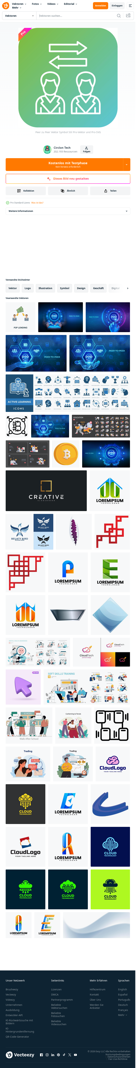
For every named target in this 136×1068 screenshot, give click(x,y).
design (81, 288)
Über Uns (95, 999)
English (119, 989)
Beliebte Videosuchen (58, 1022)
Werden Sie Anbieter (96, 1006)
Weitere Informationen (21, 211)
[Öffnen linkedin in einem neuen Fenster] (52, 1056)
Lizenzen (56, 989)
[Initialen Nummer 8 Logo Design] (68, 847)
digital (116, 288)
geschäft (98, 288)
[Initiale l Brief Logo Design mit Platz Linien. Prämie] (46, 490)
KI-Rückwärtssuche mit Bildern (19, 1022)
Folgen (86, 151)
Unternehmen (14, 1005)
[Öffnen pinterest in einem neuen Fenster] (58, 1056)
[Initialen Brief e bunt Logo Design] (68, 804)
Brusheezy (12, 989)
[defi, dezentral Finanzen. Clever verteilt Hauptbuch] (28, 764)
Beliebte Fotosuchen (58, 1014)
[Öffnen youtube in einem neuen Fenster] (75, 1056)
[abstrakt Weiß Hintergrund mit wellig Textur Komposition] (96, 925)
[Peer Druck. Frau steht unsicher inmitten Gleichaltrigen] (73, 725)
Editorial (69, 4)
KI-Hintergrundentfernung (20, 1030)
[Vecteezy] (5, 5)
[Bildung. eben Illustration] (101, 426)
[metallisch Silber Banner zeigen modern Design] (68, 615)
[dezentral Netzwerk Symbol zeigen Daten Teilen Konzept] (112, 725)
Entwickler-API (14, 1015)
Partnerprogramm (62, 999)
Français (120, 1010)
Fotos (35, 4)
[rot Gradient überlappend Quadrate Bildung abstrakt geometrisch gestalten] (112, 532)
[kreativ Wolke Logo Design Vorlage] (113, 764)
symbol (64, 288)
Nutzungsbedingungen (115, 1057)
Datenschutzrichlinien (116, 1060)
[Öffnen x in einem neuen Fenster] (69, 1056)
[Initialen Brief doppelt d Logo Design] (110, 490)
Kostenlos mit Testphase (68, 164)
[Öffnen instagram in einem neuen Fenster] (47, 1056)
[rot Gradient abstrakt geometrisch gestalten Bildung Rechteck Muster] (25, 572)
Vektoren (17, 4)
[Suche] (119, 16)
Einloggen (117, 5)
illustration (45, 288)
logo (28, 288)
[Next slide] (122, 288)
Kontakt (94, 994)
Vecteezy (11, 994)
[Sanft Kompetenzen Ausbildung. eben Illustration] (87, 687)
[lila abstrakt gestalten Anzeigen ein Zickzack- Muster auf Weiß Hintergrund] (74, 532)
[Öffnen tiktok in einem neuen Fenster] (64, 1056)
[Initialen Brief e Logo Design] (110, 572)
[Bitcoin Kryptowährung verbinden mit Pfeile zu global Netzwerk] (17, 426)
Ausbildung (12, 1010)
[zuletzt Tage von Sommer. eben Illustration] (29, 725)
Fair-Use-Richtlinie (115, 1062)
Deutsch (120, 1005)
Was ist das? (37, 202)
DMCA (54, 994)
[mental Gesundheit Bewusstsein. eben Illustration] (38, 652)
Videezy (10, 999)
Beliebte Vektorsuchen (59, 1006)
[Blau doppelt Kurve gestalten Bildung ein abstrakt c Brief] (110, 804)
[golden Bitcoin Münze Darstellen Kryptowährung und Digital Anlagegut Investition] (65, 454)
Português (121, 999)
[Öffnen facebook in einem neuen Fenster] (41, 1056)
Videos (51, 4)
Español (120, 994)
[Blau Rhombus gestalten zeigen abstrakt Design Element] (110, 615)
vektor (12, 288)
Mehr (15, 7)
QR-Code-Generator (17, 1036)
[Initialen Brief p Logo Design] (68, 572)
